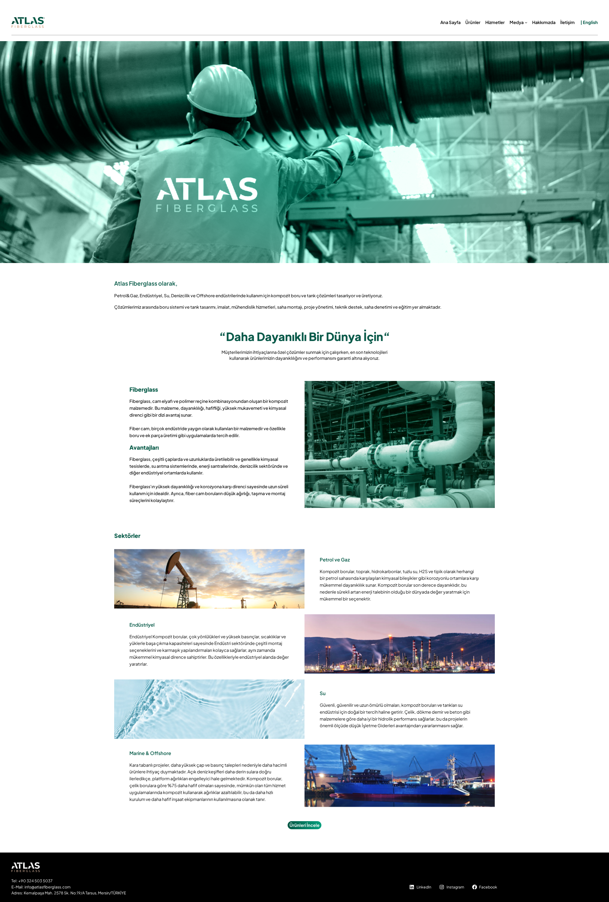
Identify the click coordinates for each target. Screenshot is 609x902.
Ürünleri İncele (304, 825)
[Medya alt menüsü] (526, 22)
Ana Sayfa (450, 22)
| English (589, 22)
